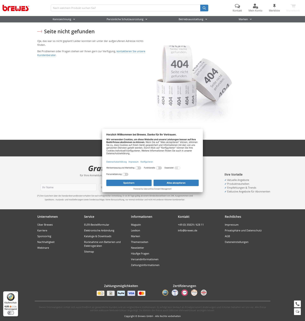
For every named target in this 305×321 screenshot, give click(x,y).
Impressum (232, 224)
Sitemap (89, 251)
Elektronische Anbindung (99, 230)
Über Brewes (45, 224)
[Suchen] (204, 8)
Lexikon (135, 230)
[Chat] (297, 311)
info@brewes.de (187, 230)
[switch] (11, 313)
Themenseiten (139, 242)
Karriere (42, 230)
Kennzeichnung (62, 19)
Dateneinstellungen (236, 242)
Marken (243, 19)
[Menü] (16, 293)
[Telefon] (297, 303)
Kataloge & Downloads (97, 236)
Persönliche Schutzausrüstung (125, 19)
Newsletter (137, 248)
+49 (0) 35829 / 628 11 (191, 224)
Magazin (136, 224)
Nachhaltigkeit (46, 242)
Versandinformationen (145, 259)
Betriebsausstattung (191, 19)
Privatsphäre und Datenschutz (243, 230)
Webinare (43, 248)
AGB (227, 236)
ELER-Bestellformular (96, 224)
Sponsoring (44, 236)
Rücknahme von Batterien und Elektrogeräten (102, 244)
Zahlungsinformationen (145, 265)
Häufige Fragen (140, 253)
